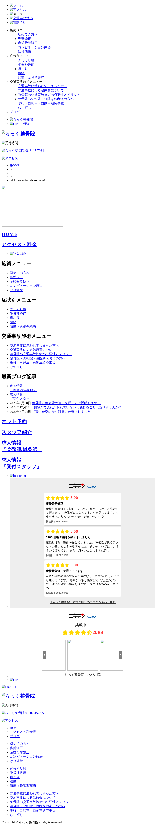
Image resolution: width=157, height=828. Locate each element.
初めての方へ (28, 34)
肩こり (23, 69)
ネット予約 (14, 421)
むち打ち (24, 107)
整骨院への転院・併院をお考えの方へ (46, 99)
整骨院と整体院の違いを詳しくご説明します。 (66, 403)
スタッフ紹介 (17, 432)
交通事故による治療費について (41, 90)
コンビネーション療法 (34, 47)
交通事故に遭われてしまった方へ (42, 86)
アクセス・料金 (19, 244)
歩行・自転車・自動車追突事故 (41, 103)
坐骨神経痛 (26, 64)
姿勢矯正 (24, 38)
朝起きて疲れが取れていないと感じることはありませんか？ (78, 407)
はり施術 (24, 51)
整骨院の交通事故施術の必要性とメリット (49, 94)
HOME (15, 165)
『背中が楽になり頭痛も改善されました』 (63, 411)
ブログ (15, 112)
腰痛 (21, 73)
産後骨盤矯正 (28, 43)
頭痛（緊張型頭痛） (32, 77)
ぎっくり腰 (26, 60)
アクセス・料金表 (23, 731)
